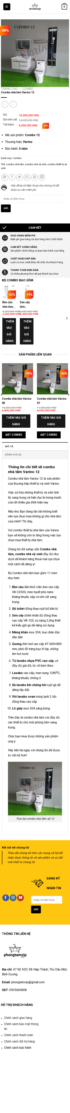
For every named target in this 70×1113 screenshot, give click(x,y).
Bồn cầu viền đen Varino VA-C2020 (9, 305)
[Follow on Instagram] (13, 897)
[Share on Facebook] (12, 177)
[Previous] (3, 318)
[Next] (67, 318)
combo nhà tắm (15, 164)
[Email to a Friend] (27, 177)
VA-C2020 (19, 592)
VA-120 (29, 620)
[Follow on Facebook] (5, 897)
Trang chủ (9, 89)
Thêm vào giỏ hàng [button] (9, 331)
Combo (27, 89)
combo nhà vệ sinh (35, 164)
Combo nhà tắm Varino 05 (17, 400)
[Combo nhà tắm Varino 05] (17, 378)
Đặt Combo (13, 434)
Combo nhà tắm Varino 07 (51, 400)
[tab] (35, 446)
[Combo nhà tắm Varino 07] (52, 378)
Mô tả (9, 446)
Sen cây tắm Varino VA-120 (26, 305)
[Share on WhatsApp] (4, 177)
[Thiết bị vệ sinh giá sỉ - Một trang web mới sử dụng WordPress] (35, 7)
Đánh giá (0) (13, 454)
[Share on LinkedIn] (41, 177)
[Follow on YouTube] (20, 897)
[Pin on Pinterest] (34, 177)
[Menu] (6, 6)
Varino (54, 530)
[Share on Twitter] (19, 177)
